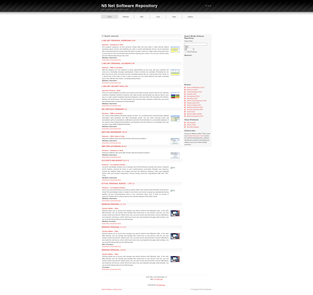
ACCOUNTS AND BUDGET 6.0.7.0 (115, 160)
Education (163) (192, 98)
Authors (190, 17)
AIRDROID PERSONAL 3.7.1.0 (113, 204)
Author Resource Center (196, 136)
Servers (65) (191, 112)
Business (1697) (192, 90)
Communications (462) (194, 92)
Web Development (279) (195, 116)
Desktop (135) (191, 94)
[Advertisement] (156, 25)
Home (110, 17)
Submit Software (106, 289)
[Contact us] (208, 6)
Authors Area (117, 289)
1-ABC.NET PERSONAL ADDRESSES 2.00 (118, 40)
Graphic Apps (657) (193, 103)
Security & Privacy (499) (195, 109)
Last (161, 279)
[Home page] (206, 6)
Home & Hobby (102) (194, 105)
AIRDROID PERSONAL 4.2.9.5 (113, 250)
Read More (106, 60)
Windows (126, 17)
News (174, 17)
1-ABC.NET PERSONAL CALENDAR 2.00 (117, 63)
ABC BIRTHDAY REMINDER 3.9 (114, 109)
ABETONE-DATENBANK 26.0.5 (113, 146)
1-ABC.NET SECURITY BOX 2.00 (114, 86)
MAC (142, 17)
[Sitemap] (211, 6)
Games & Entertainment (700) (197, 101)
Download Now (116, 60)
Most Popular (191, 123)
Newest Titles (191, 125)
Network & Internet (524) (195, 107)
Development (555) (193, 96)
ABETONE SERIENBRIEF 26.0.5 (114, 132)
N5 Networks (161, 285)
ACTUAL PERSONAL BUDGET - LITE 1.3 (117, 183)
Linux (158, 17)
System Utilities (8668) (194, 114)
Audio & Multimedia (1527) (196, 87)
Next (157, 279)
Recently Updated (193, 127)
